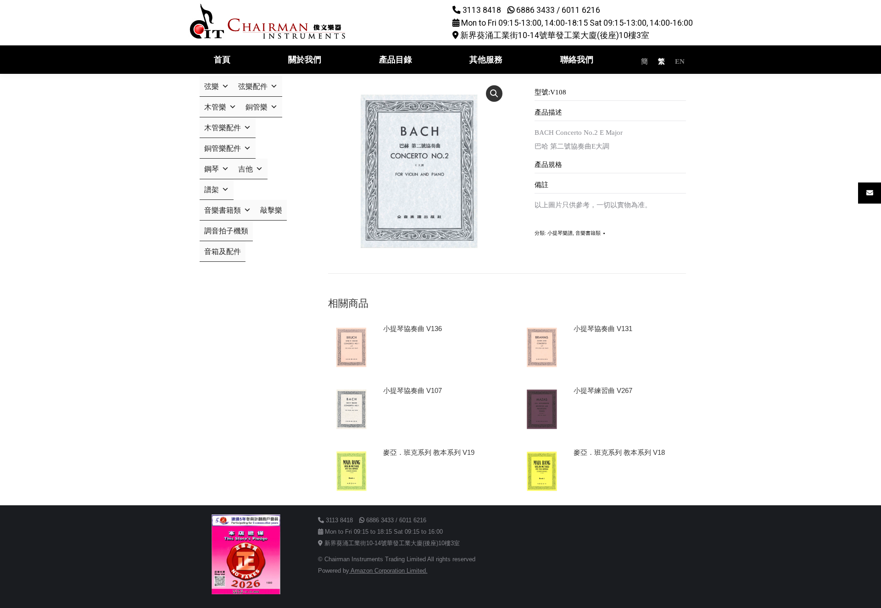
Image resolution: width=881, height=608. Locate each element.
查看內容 (401, 354)
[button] (494, 93)
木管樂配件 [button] (222, 128)
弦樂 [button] (211, 86)
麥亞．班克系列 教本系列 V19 (428, 452)
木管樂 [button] (215, 107)
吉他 (245, 169)
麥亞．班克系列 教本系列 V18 (619, 452)
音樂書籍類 (588, 233)
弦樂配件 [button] (253, 86)
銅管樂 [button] (256, 107)
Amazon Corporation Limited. (388, 570)
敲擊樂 (271, 210)
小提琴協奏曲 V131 (603, 328)
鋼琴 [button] (211, 169)
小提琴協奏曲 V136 (412, 328)
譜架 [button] (211, 189)
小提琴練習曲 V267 (603, 390)
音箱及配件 (222, 251)
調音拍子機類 (226, 231)
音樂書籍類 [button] (222, 210)
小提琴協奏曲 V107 (412, 390)
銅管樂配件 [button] (222, 148)
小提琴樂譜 (560, 233)
